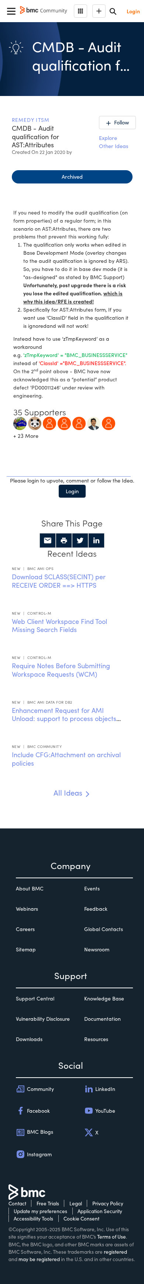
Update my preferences (40, 1211)
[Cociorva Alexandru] (64, 422)
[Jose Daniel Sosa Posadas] (20, 422)
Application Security (100, 1211)
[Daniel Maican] (34, 422)
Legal (75, 1203)
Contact (17, 1203)
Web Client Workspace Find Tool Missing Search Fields (59, 625)
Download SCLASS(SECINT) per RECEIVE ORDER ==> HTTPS (59, 581)
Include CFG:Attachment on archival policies (66, 759)
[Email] (47, 540)
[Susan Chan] (108, 422)
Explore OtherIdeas (113, 142)
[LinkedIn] (96, 540)
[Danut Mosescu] (49, 422)
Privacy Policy (107, 1203)
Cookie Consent (81, 1218)
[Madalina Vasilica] (79, 422)
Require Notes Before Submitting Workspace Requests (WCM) (61, 670)
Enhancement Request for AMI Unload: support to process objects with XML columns (64, 718)
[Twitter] (80, 540)
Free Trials (48, 1203)
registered (115, 1251)
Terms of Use (111, 1236)
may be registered (39, 1259)
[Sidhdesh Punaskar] (93, 422)
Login (72, 491)
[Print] (64, 540)
